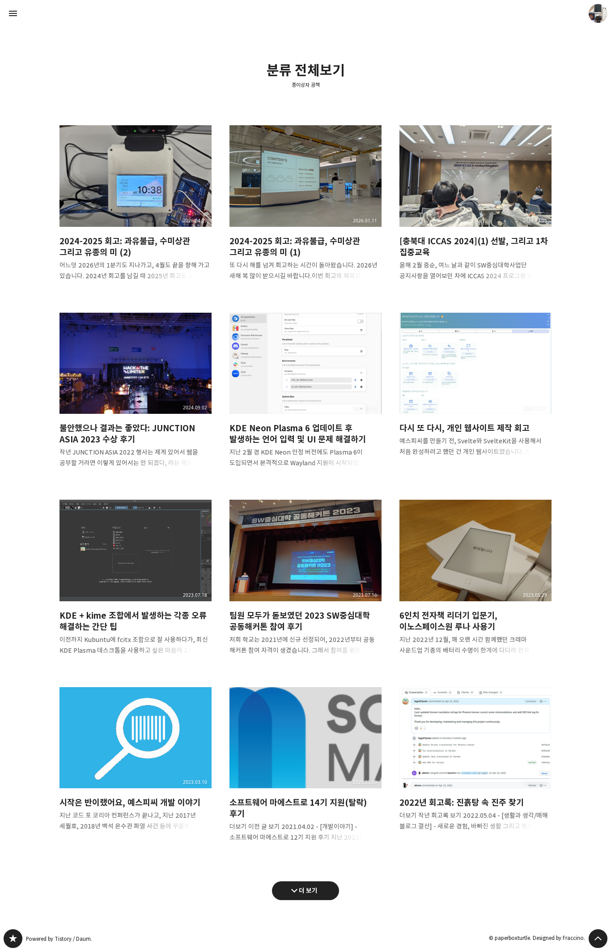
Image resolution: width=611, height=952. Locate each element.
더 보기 (308, 890)
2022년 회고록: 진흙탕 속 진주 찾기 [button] (475, 766)
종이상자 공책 (306, 85)
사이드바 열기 (13, 13)
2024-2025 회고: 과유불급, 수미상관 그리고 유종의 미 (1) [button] (305, 210)
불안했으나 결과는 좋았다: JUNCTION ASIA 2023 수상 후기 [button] (136, 397)
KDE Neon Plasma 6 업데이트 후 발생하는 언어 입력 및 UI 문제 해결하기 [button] (305, 397)
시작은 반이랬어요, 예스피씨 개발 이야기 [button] (136, 766)
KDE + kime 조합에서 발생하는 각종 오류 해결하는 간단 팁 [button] (136, 584)
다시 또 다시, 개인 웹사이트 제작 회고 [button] (475, 392)
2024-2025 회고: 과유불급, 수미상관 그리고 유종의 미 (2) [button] (136, 210)
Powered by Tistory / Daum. (59, 938)
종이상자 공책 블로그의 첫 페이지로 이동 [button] (305, 13)
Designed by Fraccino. (559, 938)
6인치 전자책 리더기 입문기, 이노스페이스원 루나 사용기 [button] (475, 584)
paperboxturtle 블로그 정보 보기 (598, 13)
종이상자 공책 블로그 (13, 938)
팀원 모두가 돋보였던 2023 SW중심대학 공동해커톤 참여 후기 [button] (305, 584)
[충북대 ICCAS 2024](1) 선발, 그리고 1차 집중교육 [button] (475, 210)
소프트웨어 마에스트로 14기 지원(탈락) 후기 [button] (305, 772)
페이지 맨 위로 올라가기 (598, 938)
